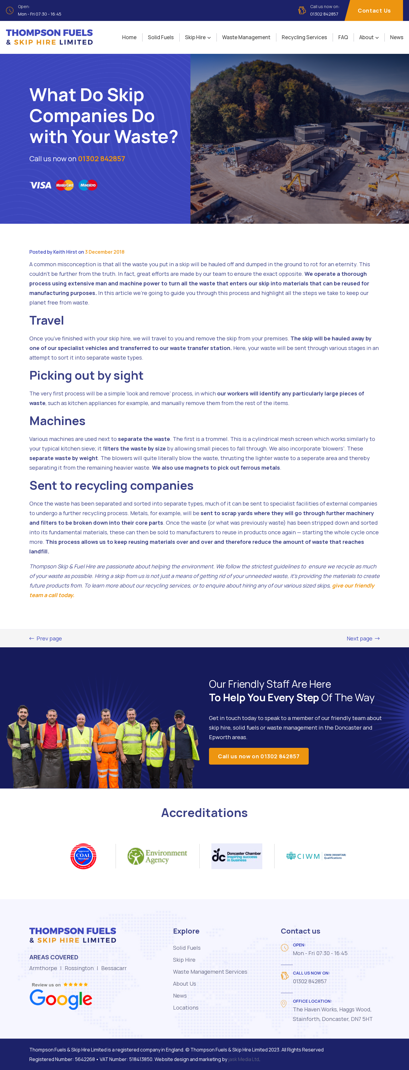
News (396, 37)
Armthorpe (43, 968)
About (366, 37)
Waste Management (246, 37)
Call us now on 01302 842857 (259, 756)
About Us (184, 983)
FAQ (343, 37)
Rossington (79, 968)
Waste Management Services (210, 971)
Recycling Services (304, 37)
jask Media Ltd (243, 1059)
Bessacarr (114, 968)
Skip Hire (195, 37)
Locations (186, 1007)
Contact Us (374, 10)
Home (129, 37)
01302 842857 (101, 158)
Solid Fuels (161, 37)
